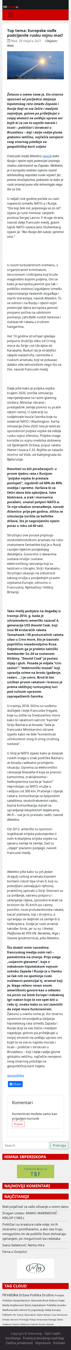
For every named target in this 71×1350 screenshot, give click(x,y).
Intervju (20, 1315)
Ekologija (52, 1319)
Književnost (17, 1305)
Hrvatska (10, 1294)
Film (14, 1315)
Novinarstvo (62, 1315)
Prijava (18, 1124)
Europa (56, 1310)
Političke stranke (56, 1305)
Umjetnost (6, 1324)
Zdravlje (5, 1319)
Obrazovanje (42, 1319)
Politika (35, 1295)
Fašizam (7, 1314)
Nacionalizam (30, 1315)
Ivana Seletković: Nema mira (23, 1245)
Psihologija (24, 1319)
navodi (47, 156)
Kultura (53, 1300)
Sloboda (49, 1324)
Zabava (60, 1319)
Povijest (59, 1295)
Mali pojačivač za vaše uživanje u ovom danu (35, 1206)
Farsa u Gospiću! (14, 1251)
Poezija (32, 1319)
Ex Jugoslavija (36, 1310)
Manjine (47, 1315)
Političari (7, 1300)
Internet (34, 1324)
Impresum (43, 1343)
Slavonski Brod (39, 1300)
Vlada (48, 1310)
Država (24, 1295)
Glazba (40, 1315)
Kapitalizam (39, 1305)
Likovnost (14, 1319)
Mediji (5, 1305)
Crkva (53, 1315)
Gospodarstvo (21, 1300)
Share (16, 1084)
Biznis (28, 1305)
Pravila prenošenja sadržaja (43, 1338)
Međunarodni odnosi (14, 1310)
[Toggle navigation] (10, 15)
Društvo (48, 1295)
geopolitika (15, 1075)
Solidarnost (25, 1324)
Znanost (15, 1324)
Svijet (61, 1300)
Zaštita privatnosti (19, 1343)
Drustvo (42, 1324)
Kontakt (59, 1343)
